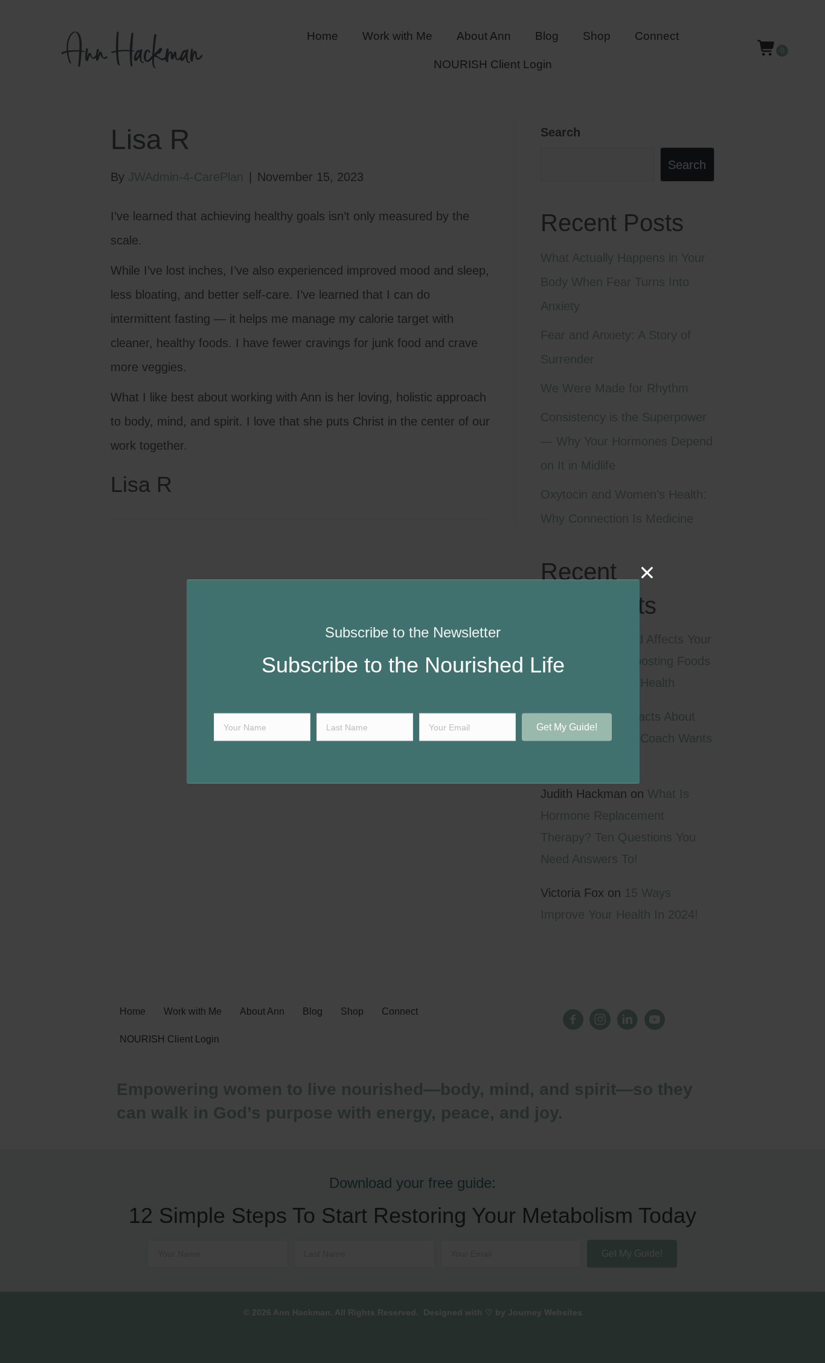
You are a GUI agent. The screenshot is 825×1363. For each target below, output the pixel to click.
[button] (567, 727)
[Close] (647, 572)
